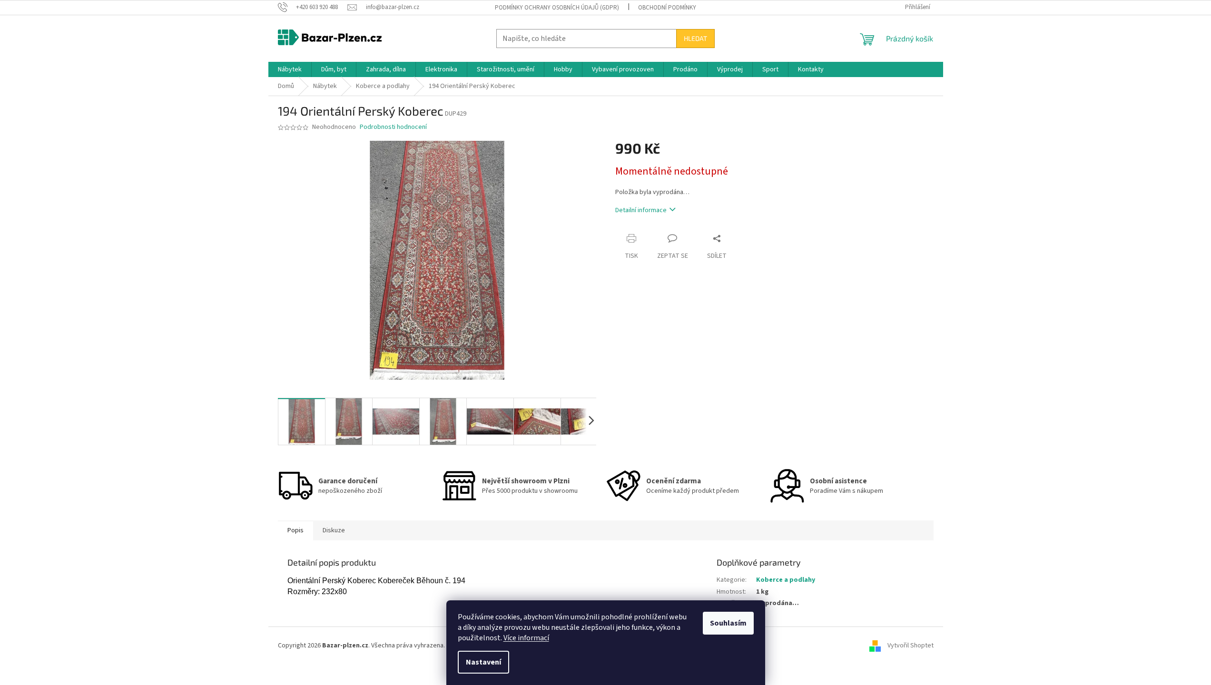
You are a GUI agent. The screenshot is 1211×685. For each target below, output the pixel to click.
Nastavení (483, 662)
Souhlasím (728, 623)
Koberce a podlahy (785, 580)
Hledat (695, 38)
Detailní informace (641, 210)
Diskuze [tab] (334, 530)
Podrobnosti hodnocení (393, 127)
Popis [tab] (295, 530)
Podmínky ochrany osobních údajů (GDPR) (557, 7)
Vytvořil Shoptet (910, 645)
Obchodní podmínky (667, 7)
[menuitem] (289, 69)
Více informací (526, 638)
